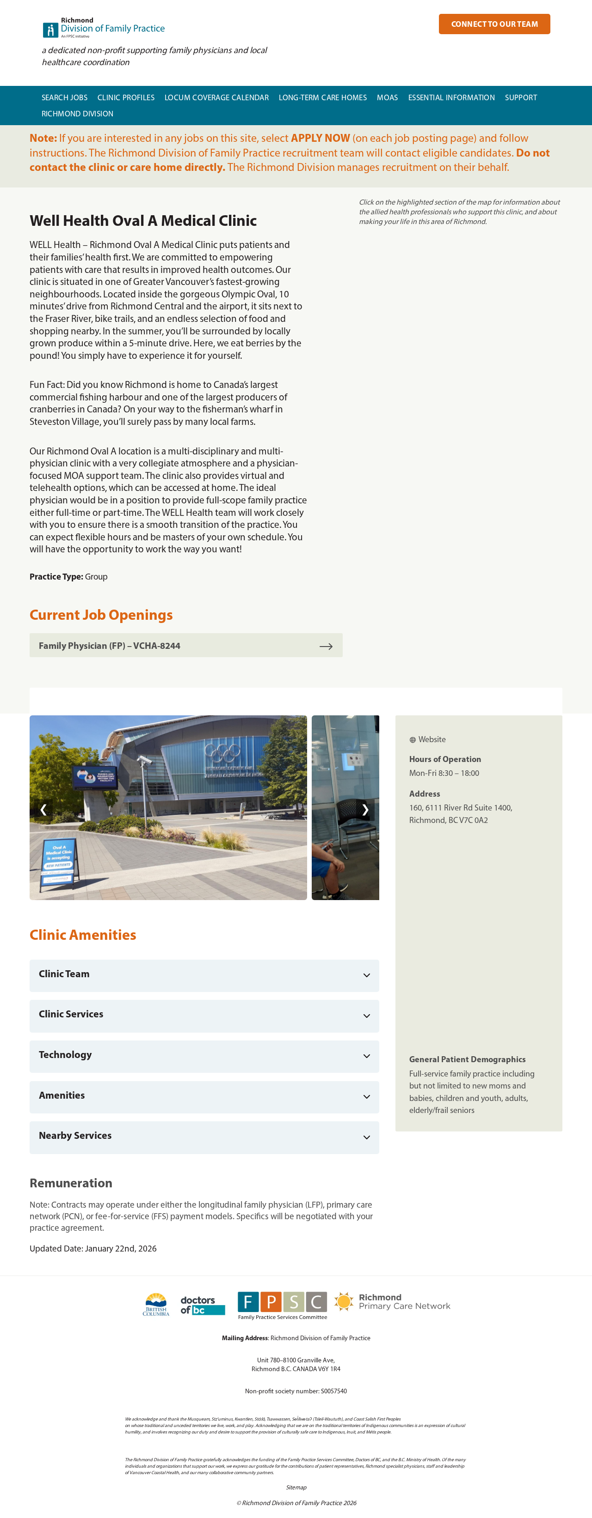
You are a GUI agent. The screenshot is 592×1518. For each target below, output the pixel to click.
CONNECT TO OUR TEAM (494, 25)
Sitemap (296, 1488)
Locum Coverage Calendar (217, 98)
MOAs (387, 98)
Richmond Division (78, 114)
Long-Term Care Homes (323, 98)
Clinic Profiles (126, 98)
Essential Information (451, 98)
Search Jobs (64, 98)
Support (521, 98)
